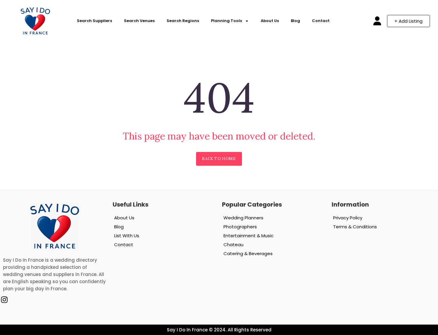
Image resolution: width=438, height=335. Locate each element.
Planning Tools (226, 21)
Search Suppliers (94, 21)
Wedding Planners (243, 218)
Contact (321, 21)
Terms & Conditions (355, 227)
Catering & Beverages (248, 253)
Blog (295, 21)
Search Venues (139, 21)
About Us (270, 21)
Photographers (240, 227)
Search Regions (183, 21)
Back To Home (219, 158)
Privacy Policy (347, 218)
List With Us (126, 235)
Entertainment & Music (248, 235)
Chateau (233, 244)
